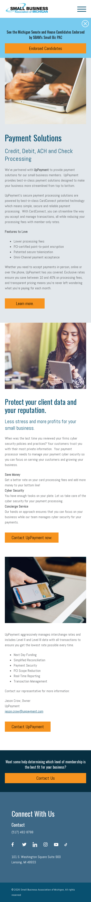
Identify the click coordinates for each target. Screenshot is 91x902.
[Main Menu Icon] (81, 9)
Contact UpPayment (27, 727)
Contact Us (45, 778)
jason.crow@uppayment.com (24, 711)
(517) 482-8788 (22, 832)
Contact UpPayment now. (31, 537)
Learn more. (25, 303)
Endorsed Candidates (45, 48)
